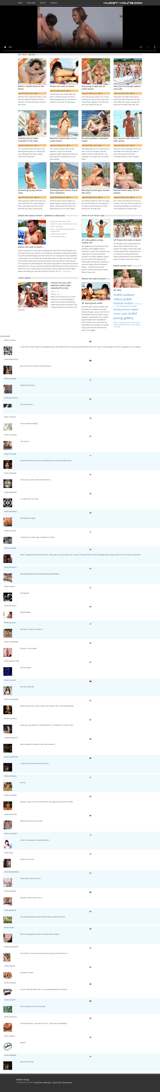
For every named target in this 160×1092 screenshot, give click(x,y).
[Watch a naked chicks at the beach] (32, 71)
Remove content (67, 1082)
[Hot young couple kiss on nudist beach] (96, 71)
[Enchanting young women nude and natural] (32, 175)
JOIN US (43, 3)
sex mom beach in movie (126, 306)
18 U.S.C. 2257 (56, 1082)
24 (37, 93)
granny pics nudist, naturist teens (61, 221)
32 (101, 145)
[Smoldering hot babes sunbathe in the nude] (32, 123)
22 (101, 197)
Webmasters (47, 1082)
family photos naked (126, 309)
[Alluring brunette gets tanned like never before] (96, 175)
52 (69, 197)
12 (37, 145)
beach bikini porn (124, 325)
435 (134, 93)
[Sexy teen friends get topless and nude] (128, 71)
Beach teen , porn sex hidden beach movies (64, 224)
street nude (120, 313)
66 (101, 93)
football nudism (123, 303)
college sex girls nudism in (59, 234)
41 (69, 91)
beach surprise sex (121, 322)
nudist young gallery (125, 315)
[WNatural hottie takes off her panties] (128, 175)
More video (31, 3)
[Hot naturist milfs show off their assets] (128, 123)
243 (38, 197)
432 (134, 145)
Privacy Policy (38, 1082)
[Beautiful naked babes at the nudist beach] (64, 123)
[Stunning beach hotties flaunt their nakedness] (64, 175)
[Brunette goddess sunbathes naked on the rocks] (96, 123)
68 (69, 145)
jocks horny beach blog (58, 236)
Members (54, 3)
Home (20, 3)
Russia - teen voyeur (57, 226)
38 (133, 197)
